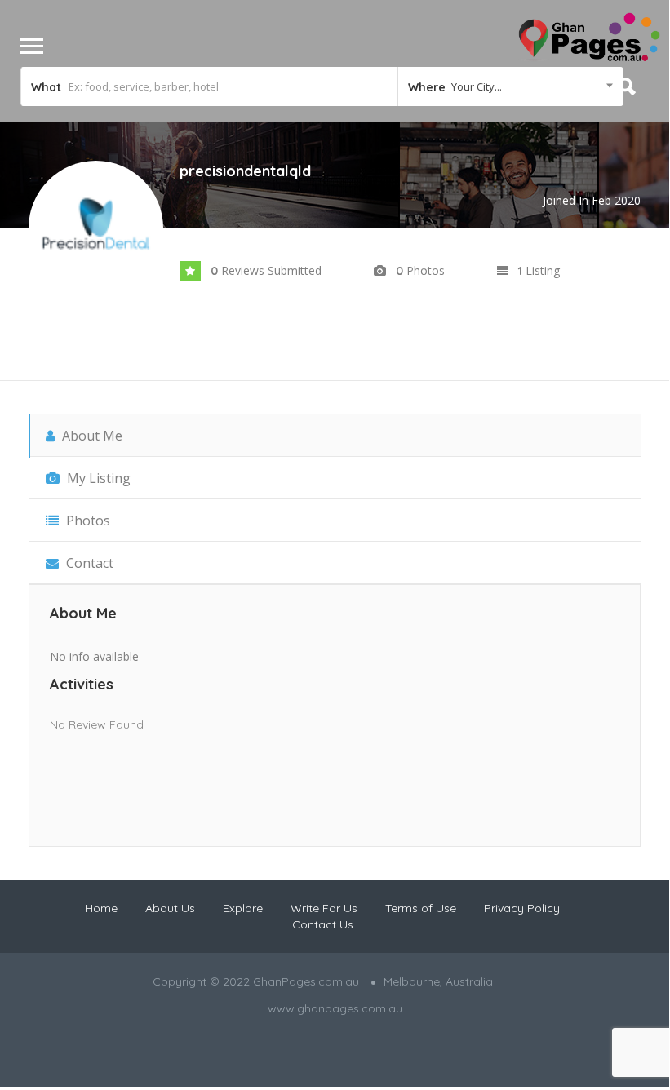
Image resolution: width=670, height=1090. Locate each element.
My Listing (97, 478)
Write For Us (324, 908)
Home (101, 908)
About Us (170, 908)
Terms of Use (420, 908)
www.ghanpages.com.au (335, 1008)
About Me (90, 436)
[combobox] (510, 86)
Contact (88, 563)
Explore (243, 908)
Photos (86, 520)
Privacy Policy (522, 908)
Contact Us (322, 924)
